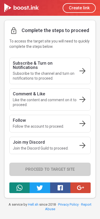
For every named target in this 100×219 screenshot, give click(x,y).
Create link (79, 7)
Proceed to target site (50, 169)
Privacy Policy (68, 204)
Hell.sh (33, 204)
